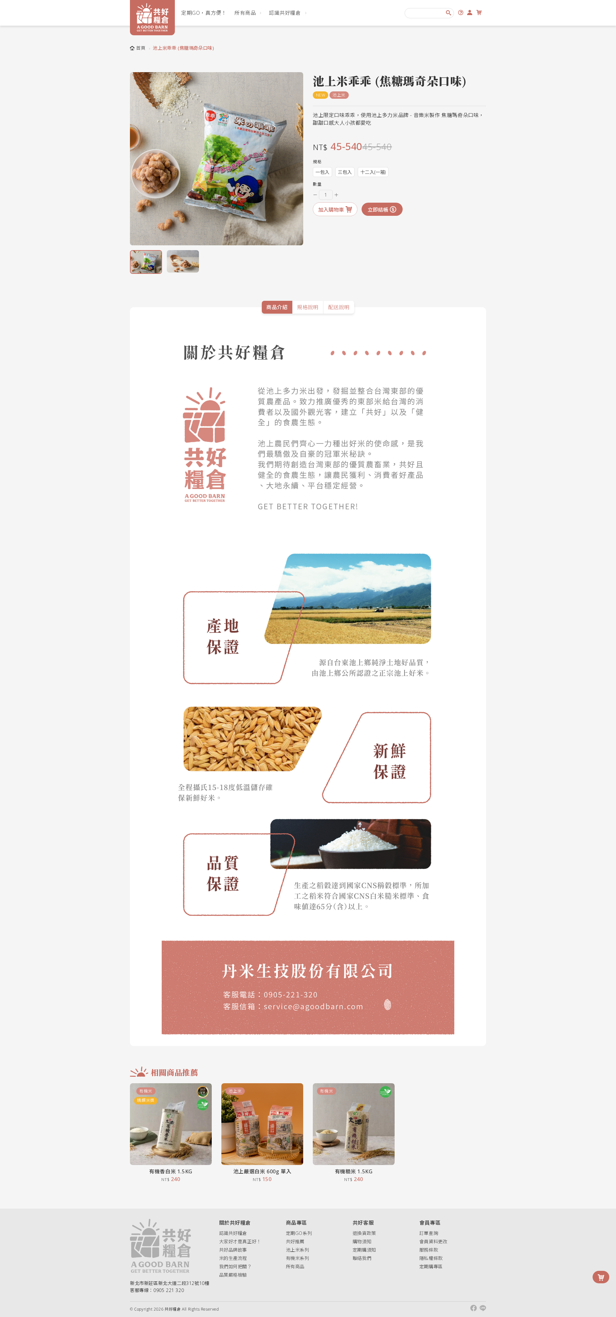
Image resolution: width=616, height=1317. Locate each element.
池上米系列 (297, 1250)
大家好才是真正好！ (240, 1241)
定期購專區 (431, 1266)
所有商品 (245, 12)
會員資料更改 (433, 1241)
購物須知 (362, 1241)
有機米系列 (297, 1258)
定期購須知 (364, 1250)
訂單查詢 (428, 1233)
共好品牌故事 (233, 1250)
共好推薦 (295, 1241)
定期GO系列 (299, 1233)
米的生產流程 (233, 1258)
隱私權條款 (431, 1258)
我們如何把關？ (235, 1266)
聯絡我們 (362, 1258)
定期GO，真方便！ (204, 12)
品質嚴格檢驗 (233, 1275)
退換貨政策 (364, 1233)
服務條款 (428, 1250)
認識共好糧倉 (285, 12)
